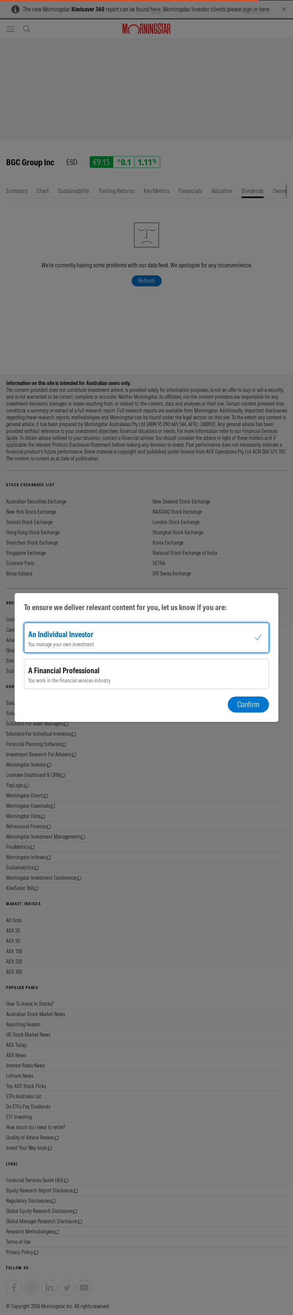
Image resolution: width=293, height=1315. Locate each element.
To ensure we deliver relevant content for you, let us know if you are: (125, 607)
